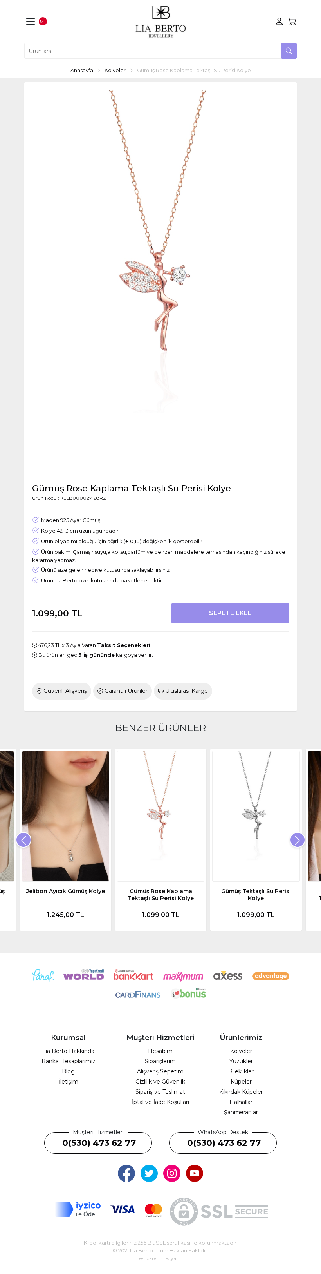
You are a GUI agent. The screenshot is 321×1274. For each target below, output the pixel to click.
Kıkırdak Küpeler (241, 1091)
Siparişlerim (160, 1061)
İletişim (68, 1081)
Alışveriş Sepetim (160, 1071)
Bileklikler (241, 1071)
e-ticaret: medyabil (160, 1258)
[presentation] (23, 840)
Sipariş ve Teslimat (160, 1091)
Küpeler (241, 1081)
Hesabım (160, 1051)
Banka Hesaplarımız (68, 1061)
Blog (68, 1071)
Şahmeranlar (241, 1112)
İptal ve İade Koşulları (160, 1101)
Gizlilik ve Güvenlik (160, 1081)
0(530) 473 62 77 (99, 1143)
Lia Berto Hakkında (68, 1051)
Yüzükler (241, 1061)
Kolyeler (241, 1051)
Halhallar (240, 1101)
